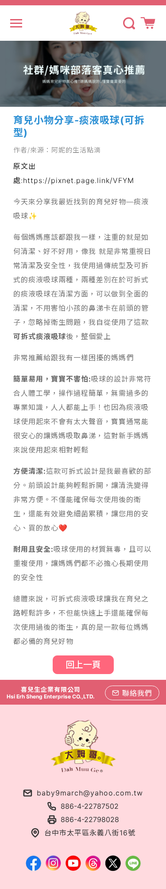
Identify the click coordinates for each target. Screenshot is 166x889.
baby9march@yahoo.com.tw (90, 792)
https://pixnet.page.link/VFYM (78, 180)
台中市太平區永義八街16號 (89, 832)
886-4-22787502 (90, 806)
